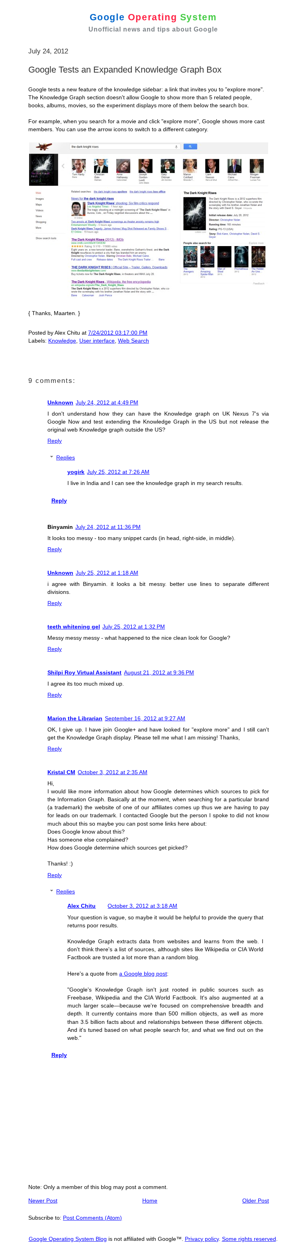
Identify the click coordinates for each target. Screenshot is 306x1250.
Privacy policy (202, 1239)
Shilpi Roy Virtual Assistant (84, 672)
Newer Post (42, 1200)
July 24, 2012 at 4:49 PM (107, 402)
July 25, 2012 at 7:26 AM (118, 472)
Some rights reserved (249, 1239)
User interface (97, 340)
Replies (65, 457)
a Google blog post (143, 973)
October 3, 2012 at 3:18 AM (142, 906)
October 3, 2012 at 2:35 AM (112, 772)
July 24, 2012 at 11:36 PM (108, 527)
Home (149, 1200)
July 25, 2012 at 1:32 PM (133, 626)
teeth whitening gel (73, 626)
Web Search (133, 340)
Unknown (60, 402)
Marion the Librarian (74, 718)
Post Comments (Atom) (92, 1218)
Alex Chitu (81, 906)
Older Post (255, 1200)
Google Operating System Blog (68, 1239)
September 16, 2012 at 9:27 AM (145, 718)
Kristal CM (61, 772)
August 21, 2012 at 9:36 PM (159, 672)
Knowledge (62, 340)
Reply (54, 441)
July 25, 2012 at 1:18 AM (107, 573)
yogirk (75, 472)
